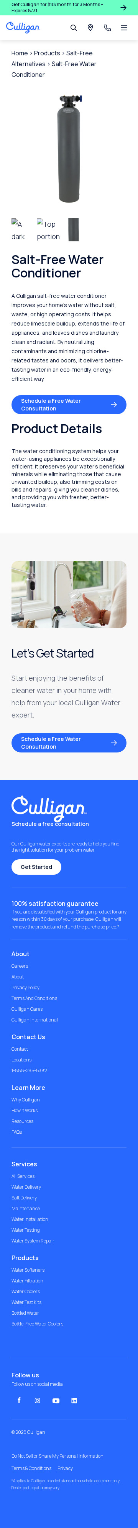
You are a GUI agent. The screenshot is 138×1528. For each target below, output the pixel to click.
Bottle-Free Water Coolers (37, 1324)
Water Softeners (28, 1270)
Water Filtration (27, 1281)
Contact (20, 1049)
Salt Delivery (24, 1198)
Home (20, 53)
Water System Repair (33, 1241)
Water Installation (30, 1219)
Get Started (36, 866)
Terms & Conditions (31, 1468)
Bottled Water (25, 1313)
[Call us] (107, 27)
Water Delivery (26, 1187)
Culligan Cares (27, 1009)
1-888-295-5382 (29, 1071)
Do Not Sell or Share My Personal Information (58, 1456)
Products (47, 53)
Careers (20, 966)
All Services (23, 1176)
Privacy (65, 1468)
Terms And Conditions (34, 998)
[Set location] (90, 27)
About (18, 977)
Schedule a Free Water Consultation (51, 404)
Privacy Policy (25, 988)
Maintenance (26, 1209)
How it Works (25, 1111)
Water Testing (26, 1230)
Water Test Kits (26, 1302)
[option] (48, 229)
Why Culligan (26, 1100)
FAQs (17, 1132)
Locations (21, 1060)
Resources (22, 1121)
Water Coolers (26, 1292)
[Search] (73, 27)
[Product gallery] (69, 149)
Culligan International (35, 1020)
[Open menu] (124, 27)
